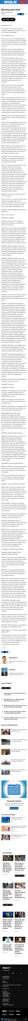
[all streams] (26, 1019)
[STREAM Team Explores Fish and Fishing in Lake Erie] (5, 820)
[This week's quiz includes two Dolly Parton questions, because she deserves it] (20, 915)
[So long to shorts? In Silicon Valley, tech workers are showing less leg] (20, 885)
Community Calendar (14, 801)
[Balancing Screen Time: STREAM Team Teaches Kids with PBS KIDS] (5, 828)
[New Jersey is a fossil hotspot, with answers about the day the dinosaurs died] (20, 858)
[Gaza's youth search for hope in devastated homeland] (5, 772)
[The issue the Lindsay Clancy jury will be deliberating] (5, 752)
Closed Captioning (6, 993)
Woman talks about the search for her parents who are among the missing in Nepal (15, 706)
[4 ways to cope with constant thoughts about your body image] (8, 940)
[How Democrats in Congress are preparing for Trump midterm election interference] (20, 940)
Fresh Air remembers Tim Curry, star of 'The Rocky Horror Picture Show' (15, 718)
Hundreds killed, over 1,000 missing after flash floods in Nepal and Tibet (14, 700)
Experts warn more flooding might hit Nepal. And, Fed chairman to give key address (8, 895)
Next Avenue (5, 1003)
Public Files (5, 992)
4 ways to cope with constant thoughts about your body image (8, 947)
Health (4, 647)
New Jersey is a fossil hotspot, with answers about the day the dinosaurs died (20, 866)
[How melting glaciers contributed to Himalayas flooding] (5, 742)
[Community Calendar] (14, 789)
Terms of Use (5, 995)
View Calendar (14, 808)
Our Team (5, 991)
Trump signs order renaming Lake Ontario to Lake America (15, 694)
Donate (24, 2)
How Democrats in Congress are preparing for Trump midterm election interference (19, 949)
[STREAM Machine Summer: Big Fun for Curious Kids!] (5, 837)
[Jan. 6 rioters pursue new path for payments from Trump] (5, 762)
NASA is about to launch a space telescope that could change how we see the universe (8, 924)
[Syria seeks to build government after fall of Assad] (5, 732)
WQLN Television (6, 999)
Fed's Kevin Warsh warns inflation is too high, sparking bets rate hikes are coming (7, 867)
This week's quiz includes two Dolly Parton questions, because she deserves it (20, 924)
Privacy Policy (6, 994)
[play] (2, 1019)
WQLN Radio (5, 1000)
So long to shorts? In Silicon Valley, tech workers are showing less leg (20, 894)
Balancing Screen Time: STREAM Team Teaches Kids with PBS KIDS (18, 827)
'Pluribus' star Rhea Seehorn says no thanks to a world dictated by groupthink (14, 712)
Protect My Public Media (8, 1004)
